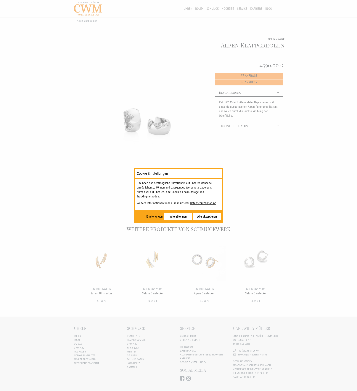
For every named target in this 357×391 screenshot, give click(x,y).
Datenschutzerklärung (203, 203)
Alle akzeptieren (207, 216)
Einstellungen (154, 216)
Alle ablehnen (178, 216)
